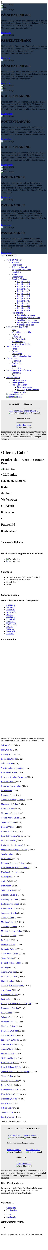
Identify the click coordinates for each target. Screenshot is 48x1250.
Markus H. (10, 631)
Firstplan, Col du (8, 945)
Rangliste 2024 (23, 308)
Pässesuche (6, 32)
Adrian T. (10, 610)
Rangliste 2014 (23, 284)
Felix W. (10, 634)
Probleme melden (19, 392)
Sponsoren (16, 373)
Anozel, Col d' (7, 1049)
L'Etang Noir (6, 877)
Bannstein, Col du (8, 935)
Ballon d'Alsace (7, 827)
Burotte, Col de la (8, 831)
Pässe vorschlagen (19, 385)
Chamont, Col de (8, 1035)
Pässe (14, 329)
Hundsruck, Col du (9, 872)
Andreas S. (11, 612)
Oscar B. (10, 629)
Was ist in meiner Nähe (21, 332)
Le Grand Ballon (8, 840)
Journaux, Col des (8, 1022)
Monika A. (10, 622)
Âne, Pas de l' (7, 990)
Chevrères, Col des (9, 926)
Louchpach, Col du (9, 976)
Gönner (15, 375)
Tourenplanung (18, 341)
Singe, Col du (7, 958)
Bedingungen (17, 277)
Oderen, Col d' (7, 745)
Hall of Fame (17, 313)
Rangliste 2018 (23, 293)
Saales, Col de (7, 1112)
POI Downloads (18, 339)
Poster (14, 274)
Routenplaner (6, 113)
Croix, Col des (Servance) (12, 845)
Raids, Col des (7, 1085)
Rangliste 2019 (23, 296)
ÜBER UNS (11, 358)
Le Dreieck (6, 940)
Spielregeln (16, 368)
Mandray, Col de (8, 1026)
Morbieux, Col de (8, 813)
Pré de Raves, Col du (10, 1040)
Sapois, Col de (7, 854)
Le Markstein (6, 790)
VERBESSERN (13, 377)
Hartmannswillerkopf (10, 904)
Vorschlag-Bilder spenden (28, 389)
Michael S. (10, 605)
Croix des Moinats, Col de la (13, 799)
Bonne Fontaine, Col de (11, 963)
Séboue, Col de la (8, 1017)
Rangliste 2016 (23, 289)
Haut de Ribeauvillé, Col (11, 1067)
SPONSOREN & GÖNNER (18, 370)
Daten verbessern (19, 380)
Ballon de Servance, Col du (12, 863)
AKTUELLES (12, 346)
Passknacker (6, 197)
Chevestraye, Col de (9, 954)
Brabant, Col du (8, 781)
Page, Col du (6, 750)
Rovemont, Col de (9, 994)
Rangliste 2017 (23, 291)
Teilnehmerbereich (19, 267)
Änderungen (17, 353)
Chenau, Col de (7, 917)
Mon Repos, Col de (9, 1081)
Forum (14, 349)
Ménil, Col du (7, 763)
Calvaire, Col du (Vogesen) (12, 985)
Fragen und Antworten (21, 269)
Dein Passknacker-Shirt (21, 356)
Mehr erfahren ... (16, 411)
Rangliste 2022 (23, 303)
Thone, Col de (7, 1076)
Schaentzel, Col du (9, 1099)
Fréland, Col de (7, 1053)
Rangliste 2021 (23, 301)
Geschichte (16, 361)
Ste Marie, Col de (8, 1058)
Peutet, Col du (7, 999)
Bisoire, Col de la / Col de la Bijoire (16, 1003)
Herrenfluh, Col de (9, 908)
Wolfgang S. (11, 624)
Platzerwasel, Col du (9, 804)
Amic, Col (5, 881)
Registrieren (17, 265)
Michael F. (10, 607)
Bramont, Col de (8, 795)
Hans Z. (9, 614)
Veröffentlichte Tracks (21, 344)
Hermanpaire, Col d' (9, 1090)
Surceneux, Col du (9, 913)
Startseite (15, 262)
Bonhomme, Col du (9, 1008)
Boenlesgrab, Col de (9, 899)
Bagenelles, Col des (9, 1031)
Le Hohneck (6, 858)
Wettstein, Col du (8, 949)
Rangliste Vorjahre (19, 279)
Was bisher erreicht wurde (28, 320)
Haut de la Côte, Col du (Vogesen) (15, 867)
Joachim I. (10, 617)
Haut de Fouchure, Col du (12, 836)
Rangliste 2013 (23, 281)
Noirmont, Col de (8, 1044)
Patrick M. (10, 619)
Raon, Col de (6, 1013)
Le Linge (5, 967)
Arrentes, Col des (8, 972)
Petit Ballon (6, 886)
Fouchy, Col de (7, 1117)
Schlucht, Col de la (9, 895)
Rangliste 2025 (23, 310)
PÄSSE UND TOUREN (17, 327)
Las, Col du (6, 1103)
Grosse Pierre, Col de (10, 818)
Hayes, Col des (7, 809)
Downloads (16, 337)
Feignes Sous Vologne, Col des (14, 849)
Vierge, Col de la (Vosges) (12, 768)
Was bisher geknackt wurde (28, 317)
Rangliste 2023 (23, 305)
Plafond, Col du (7, 981)
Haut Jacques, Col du (10, 1062)
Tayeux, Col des (8, 822)
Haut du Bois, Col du (10, 1094)
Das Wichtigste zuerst (26, 315)
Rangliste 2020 (23, 298)
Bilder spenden (18, 382)
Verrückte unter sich (25, 325)
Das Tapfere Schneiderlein (28, 322)
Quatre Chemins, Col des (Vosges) (15, 1071)
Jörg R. (9, 626)
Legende (15, 334)
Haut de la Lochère (9, 772)
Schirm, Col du (7, 890)
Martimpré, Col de (9, 922)
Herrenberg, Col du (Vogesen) (14, 777)
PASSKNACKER (14, 260)
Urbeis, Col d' (7, 1108)
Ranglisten (16, 272)
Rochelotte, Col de (9, 759)
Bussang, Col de (8, 754)
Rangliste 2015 (23, 286)
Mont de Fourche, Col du (11, 931)
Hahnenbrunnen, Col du (11, 786)
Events (14, 351)
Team (14, 365)
